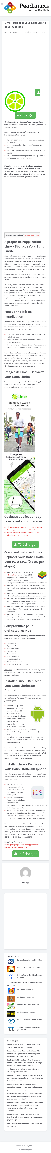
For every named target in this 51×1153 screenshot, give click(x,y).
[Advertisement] (25, 921)
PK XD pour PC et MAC (25, 990)
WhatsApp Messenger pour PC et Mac (22, 530)
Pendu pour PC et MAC (25, 997)
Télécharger (27, 544)
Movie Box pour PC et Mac (26, 1012)
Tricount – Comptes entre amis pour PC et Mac (28, 1028)
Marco (25, 883)
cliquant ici (11, 575)
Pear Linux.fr (18, 1146)
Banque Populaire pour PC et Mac (29, 960)
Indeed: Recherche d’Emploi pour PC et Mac (29, 976)
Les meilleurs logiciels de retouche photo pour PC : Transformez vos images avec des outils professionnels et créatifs (24, 1096)
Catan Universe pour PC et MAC (28, 967)
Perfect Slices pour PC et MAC (28, 1005)
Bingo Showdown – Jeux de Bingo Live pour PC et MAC (24, 984)
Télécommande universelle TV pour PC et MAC (25, 527)
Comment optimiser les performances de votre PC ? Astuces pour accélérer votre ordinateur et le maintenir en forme (25, 1078)
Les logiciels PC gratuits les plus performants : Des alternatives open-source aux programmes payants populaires (25, 1117)
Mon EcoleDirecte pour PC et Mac (29, 1020)
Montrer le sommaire (32, 235)
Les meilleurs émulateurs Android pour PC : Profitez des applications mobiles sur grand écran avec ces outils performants (23, 1053)
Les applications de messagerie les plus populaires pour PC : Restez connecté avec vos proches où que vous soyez (24, 1087)
